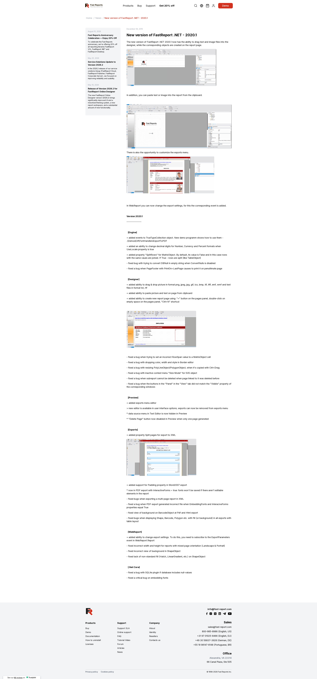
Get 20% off (166, 5)
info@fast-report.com (220, 609)
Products (128, 5)
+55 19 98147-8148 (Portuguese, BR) (212, 644)
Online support (124, 632)
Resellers (153, 636)
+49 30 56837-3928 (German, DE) (213, 640)
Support (150, 5)
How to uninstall (93, 640)
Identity (152, 632)
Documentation (92, 636)
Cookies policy (107, 672)
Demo (225, 5)
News (98, 18)
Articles (120, 648)
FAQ (119, 636)
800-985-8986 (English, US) (217, 631)
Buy (139, 5)
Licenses (89, 644)
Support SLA (123, 628)
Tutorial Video (123, 640)
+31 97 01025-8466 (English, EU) (214, 636)
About (152, 628)
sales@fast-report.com (220, 627)
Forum (120, 644)
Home (89, 18)
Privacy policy (91, 672)
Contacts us (154, 640)
